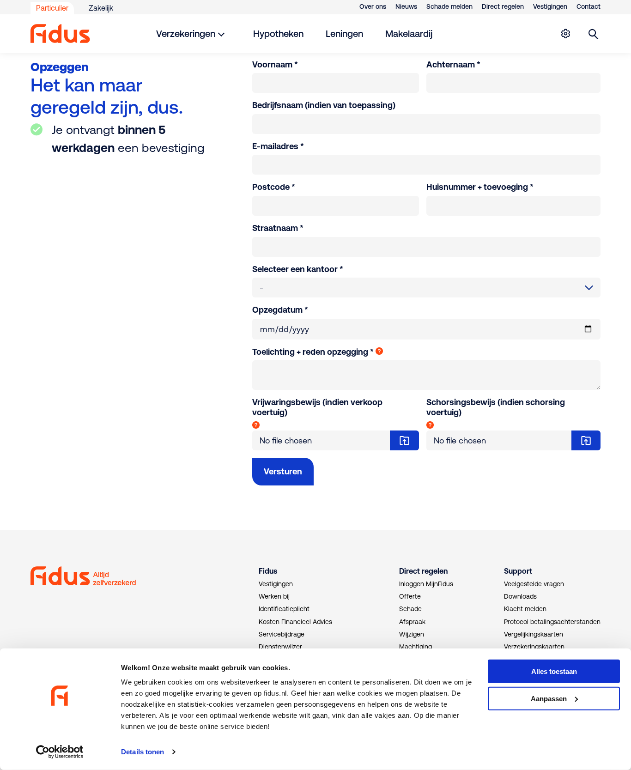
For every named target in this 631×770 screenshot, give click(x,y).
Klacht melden (525, 608)
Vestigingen (550, 6)
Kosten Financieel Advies (295, 621)
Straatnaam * (277, 228)
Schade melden (449, 6)
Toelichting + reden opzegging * (313, 352)
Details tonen (142, 752)
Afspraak (412, 621)
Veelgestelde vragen (534, 584)
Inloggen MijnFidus (426, 584)
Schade (410, 608)
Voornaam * (275, 64)
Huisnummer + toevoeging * (480, 187)
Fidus (268, 571)
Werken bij (274, 596)
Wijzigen (411, 634)
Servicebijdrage (281, 634)
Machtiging (415, 646)
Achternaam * (453, 64)
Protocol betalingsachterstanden (552, 621)
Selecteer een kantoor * (297, 269)
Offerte (410, 596)
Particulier (52, 8)
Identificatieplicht (284, 608)
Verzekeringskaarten (534, 646)
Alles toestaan (554, 671)
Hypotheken (278, 33)
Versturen (283, 471)
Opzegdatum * (280, 310)
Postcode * (273, 187)
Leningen (344, 33)
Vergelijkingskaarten (533, 634)
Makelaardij (408, 33)
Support (518, 571)
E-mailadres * (278, 146)
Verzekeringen (185, 33)
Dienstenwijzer (280, 646)
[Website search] (594, 34)
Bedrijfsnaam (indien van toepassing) (323, 105)
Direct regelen (503, 6)
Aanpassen (549, 699)
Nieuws (406, 6)
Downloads (520, 596)
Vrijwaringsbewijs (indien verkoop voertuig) (317, 407)
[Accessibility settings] (565, 33)
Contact (588, 6)
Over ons (372, 6)
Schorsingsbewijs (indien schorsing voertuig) (495, 407)
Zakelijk (101, 8)
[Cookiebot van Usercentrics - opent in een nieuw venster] (59, 752)
